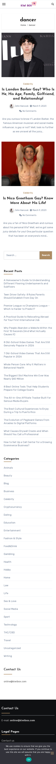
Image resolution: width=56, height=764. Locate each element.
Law (6, 585)
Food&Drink (10, 546)
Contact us (7, 740)
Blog (6, 483)
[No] (52, 753)
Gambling (9, 554)
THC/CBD (9, 632)
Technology (10, 624)
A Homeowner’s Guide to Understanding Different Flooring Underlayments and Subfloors (27, 283)
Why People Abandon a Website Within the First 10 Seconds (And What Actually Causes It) (28, 331)
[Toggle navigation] (3, 4)
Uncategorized (12, 648)
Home (7, 577)
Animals (8, 467)
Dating (7, 514)
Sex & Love (10, 601)
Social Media (11, 609)
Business (9, 491)
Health (7, 561)
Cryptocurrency (13, 507)
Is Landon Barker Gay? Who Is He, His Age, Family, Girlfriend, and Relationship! (28, 94)
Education (10, 522)
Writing (8, 656)
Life (6, 593)
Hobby (7, 569)
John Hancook (22, 106)
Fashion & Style (13, 538)
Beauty (8, 475)
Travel (7, 640)
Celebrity (28, 84)
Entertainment (12, 530)
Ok (28, 759)
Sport (7, 616)
